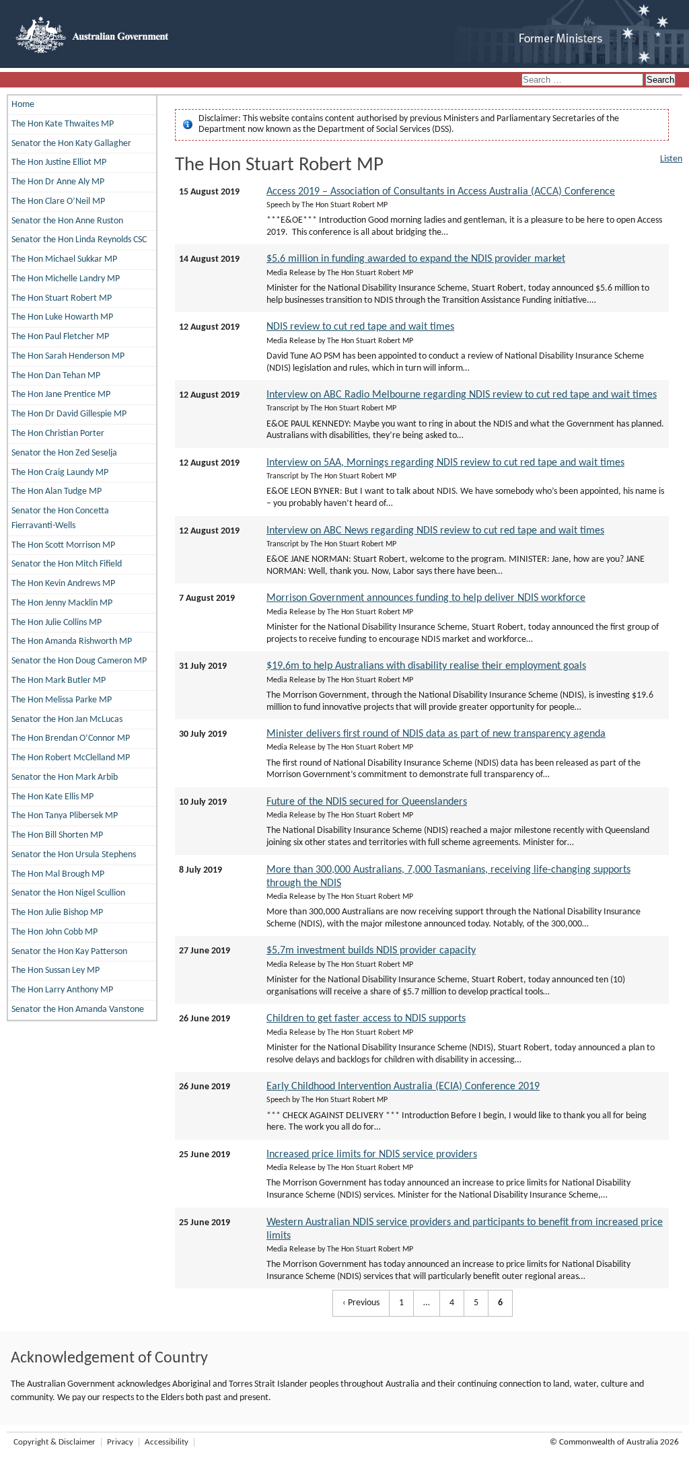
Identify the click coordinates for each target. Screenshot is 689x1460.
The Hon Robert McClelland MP (70, 758)
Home (22, 104)
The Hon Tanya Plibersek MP (64, 815)
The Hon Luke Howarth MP (62, 317)
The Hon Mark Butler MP (58, 680)
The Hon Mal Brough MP (57, 874)
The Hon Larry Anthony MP (62, 990)
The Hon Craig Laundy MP (59, 472)
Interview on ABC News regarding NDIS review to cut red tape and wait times (435, 530)
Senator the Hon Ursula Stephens (73, 854)
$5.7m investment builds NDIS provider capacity (371, 950)
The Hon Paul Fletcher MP (60, 336)
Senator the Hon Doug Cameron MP (79, 661)
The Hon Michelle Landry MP (65, 279)
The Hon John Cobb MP (54, 932)
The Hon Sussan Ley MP (55, 970)
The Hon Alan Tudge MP (56, 491)
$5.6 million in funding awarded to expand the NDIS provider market (415, 259)
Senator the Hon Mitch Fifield (66, 564)
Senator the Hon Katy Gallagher (71, 143)
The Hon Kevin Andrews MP (63, 583)
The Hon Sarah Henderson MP (67, 356)
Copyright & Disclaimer (54, 1442)
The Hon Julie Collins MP (56, 622)
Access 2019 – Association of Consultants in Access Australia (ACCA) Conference (440, 191)
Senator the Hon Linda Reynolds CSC (79, 239)
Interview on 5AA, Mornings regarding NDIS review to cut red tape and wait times (445, 463)
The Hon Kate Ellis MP (52, 797)
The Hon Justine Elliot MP (58, 162)
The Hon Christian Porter (57, 433)
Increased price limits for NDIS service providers (371, 1154)
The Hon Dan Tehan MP (55, 375)
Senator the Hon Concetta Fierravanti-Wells (60, 518)
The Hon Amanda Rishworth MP (71, 641)
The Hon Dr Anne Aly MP (57, 182)
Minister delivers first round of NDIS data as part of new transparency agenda (436, 734)
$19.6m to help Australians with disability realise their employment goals (426, 666)
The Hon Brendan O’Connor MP (70, 738)
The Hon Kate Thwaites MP (62, 124)
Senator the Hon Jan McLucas (66, 719)
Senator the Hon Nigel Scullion (68, 893)
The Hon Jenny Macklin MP (61, 603)
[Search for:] (583, 80)
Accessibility (166, 1442)
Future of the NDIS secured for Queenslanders (366, 802)
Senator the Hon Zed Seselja (64, 453)
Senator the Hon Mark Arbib (64, 777)
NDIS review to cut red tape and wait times (360, 327)
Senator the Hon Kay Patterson (69, 951)
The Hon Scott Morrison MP (63, 545)
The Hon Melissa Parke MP (61, 700)
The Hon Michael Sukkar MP (64, 259)
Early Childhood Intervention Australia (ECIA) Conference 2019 (403, 1086)
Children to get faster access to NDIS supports (366, 1018)
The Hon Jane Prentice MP (60, 394)
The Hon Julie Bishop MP (57, 912)
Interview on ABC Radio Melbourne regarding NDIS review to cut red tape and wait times (461, 395)
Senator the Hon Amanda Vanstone (77, 1009)
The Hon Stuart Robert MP (61, 298)
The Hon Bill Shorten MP (57, 835)
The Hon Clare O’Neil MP (58, 201)
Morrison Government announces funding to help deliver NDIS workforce (425, 598)
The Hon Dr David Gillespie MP (68, 414)
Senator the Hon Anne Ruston (67, 221)
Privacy (120, 1442)
